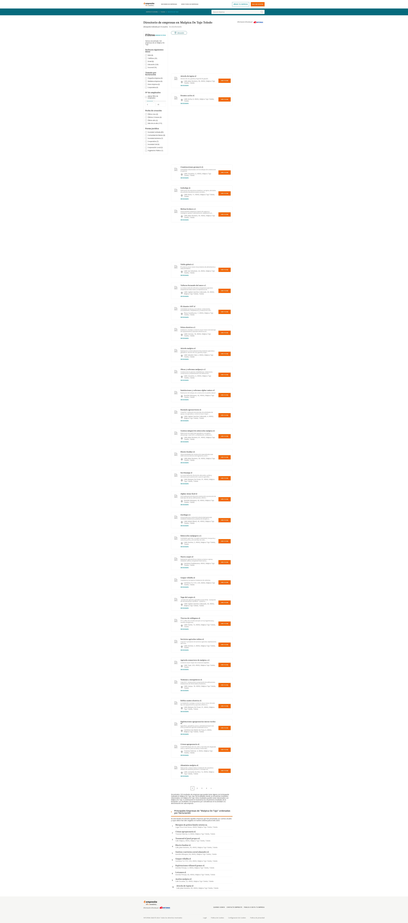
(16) (152, 67)
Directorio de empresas (189, 4)
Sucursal (151, 67)
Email (150, 61)
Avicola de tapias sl (188, 76)
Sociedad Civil (152, 144)
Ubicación (151, 64)
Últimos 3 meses (153, 117)
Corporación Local (154, 147)
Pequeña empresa (154, 78)
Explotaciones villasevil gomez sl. (190, 866)
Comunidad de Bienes (155, 135)
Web (149, 55)
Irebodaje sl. (186, 188)
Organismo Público (154, 150)
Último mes (152, 114)
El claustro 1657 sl (188, 306)
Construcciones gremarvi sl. (192, 167)
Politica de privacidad (257, 918)
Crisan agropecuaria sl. (190, 744)
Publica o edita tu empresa (254, 907)
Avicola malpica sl (188, 348)
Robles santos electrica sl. (191, 701)
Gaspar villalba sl (188, 578)
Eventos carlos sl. (188, 96)
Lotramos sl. (180, 872)
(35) (152, 58)
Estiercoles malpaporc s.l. (191, 536)
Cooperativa (152, 141)
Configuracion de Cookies (237, 918)
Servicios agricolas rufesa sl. (192, 639)
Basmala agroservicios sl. (191, 410)
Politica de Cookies (217, 918)
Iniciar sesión (257, 4)
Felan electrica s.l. (188, 327)
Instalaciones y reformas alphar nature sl (198, 390)
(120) (153, 64)
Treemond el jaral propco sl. (187, 839)
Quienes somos (219, 907)
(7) (155, 138)
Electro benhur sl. (188, 452)
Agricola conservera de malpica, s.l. (195, 660)
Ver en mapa (185, 85)
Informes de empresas (169, 4)
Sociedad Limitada (154, 132)
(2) (153, 120)
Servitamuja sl (186, 473)
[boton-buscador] (261, 12)
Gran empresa (153, 84)
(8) (150, 55)
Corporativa (152, 87)
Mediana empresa (154, 81)
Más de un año (153, 123)
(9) (155, 78)
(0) (154, 84)
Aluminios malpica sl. (190, 765)
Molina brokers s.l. (188, 209)
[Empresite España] (149, 4)
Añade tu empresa (241, 4)
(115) (155, 123)
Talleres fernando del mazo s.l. (193, 285)
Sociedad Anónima (154, 138)
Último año (151, 120)
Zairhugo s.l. (186, 515)
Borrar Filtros (160, 35)
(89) (156, 132)
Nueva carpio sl (187, 557)
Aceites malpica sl (183, 879)
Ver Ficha (224, 81)
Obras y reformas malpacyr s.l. (193, 369)
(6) (155, 81)
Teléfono (151, 58)
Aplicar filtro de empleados (153, 97)
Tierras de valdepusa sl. (190, 618)
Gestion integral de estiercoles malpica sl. (198, 431)
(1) (155, 150)
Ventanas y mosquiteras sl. (191, 680)
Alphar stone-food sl (189, 494)
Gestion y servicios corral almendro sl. (192, 852)
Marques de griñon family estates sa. (191, 825)
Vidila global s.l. (187, 264)
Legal (205, 918)
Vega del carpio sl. (188, 597)
